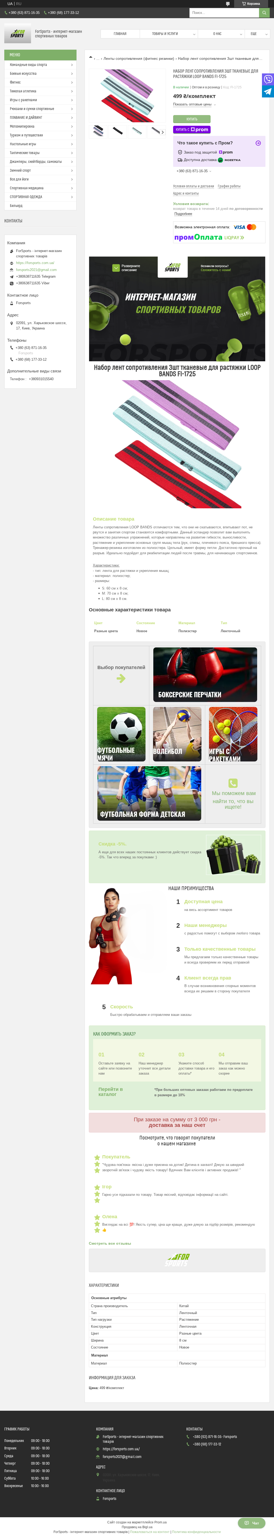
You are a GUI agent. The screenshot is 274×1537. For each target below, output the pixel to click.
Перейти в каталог (110, 1092)
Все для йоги (19, 179)
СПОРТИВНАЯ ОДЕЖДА (26, 197)
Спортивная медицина (27, 188)
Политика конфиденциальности (196, 1532)
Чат (255, 1523)
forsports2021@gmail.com (36, 270)
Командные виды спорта (28, 65)
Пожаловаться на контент (150, 1532)
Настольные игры (23, 144)
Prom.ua (160, 1522)
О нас (217, 34)
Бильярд (16, 206)
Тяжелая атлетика (23, 91)
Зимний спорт (20, 170)
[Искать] (264, 13)
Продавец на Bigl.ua (137, 1527)
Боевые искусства (23, 74)
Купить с (182, 130)
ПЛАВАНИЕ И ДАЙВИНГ (26, 118)
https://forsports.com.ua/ (35, 263)
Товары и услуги (165, 34)
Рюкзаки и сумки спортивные (32, 109)
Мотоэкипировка (22, 126)
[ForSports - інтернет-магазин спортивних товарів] (17, 33)
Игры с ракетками (23, 100)
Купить (192, 119)
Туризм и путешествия (26, 135)
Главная (120, 34)
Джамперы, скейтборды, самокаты (36, 162)
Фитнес (15, 82)
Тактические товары (25, 153)
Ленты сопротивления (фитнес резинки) (139, 58)
